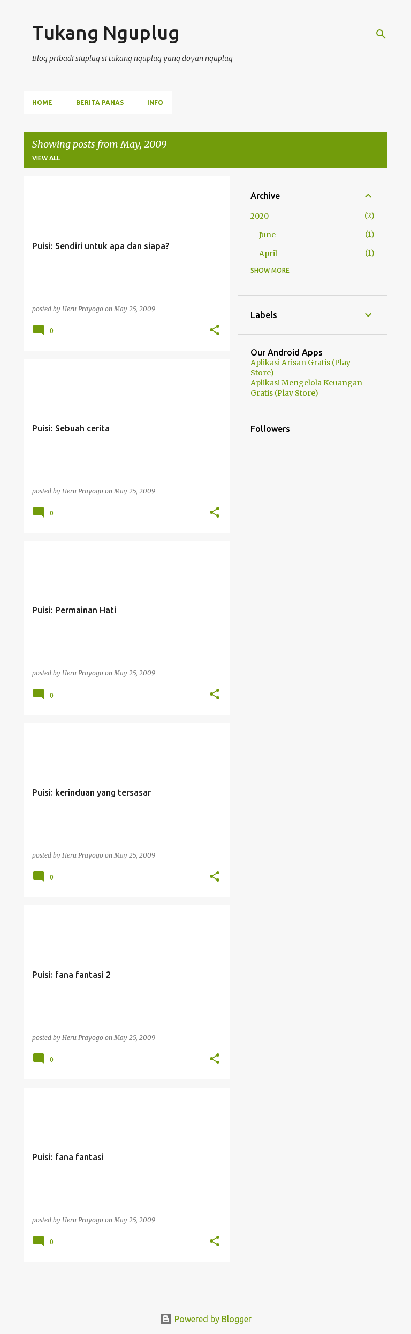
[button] (214, 330)
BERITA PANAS (100, 102)
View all (46, 158)
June (267, 235)
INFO (155, 102)
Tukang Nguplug (105, 32)
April (268, 253)
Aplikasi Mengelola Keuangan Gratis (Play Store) (306, 388)
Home (42, 102)
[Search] (381, 34)
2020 (259, 216)
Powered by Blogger (212, 1319)
